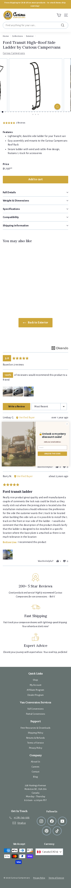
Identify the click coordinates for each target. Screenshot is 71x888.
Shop (35, 680)
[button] (14, 123)
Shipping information (16, 225)
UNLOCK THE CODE (52, 454)
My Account (35, 685)
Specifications (11, 209)
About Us (35, 761)
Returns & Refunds (35, 738)
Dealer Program (35, 695)
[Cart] (59, 15)
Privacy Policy (35, 748)
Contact (35, 771)
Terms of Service (35, 743)
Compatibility (11, 217)
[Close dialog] (67, 423)
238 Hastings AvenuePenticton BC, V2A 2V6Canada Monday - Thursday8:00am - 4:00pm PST (35, 792)
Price (6, 164)
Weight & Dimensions (16, 200)
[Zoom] (57, 107)
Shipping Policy (35, 733)
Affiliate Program (35, 690)
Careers (35, 767)
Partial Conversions (35, 714)
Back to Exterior (37, 322)
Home (6, 36)
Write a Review (16, 406)
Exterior (30, 36)
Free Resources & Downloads (35, 728)
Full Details (9, 192)
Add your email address (52, 442)
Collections (17, 36)
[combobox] (35, 25)
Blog (35, 777)
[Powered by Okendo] (60, 348)
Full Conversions (35, 709)
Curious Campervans (14, 53)
